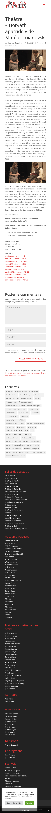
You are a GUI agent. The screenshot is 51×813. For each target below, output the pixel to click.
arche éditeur (33, 391)
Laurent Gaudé (10, 575)
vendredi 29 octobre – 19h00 (16, 261)
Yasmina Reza (10, 586)
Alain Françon (10, 673)
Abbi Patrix (9, 699)
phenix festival (39, 424)
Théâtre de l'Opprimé (13, 442)
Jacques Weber (10, 721)
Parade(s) (8, 784)
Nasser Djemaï (11, 570)
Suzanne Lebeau (11, 564)
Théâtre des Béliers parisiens (16, 528)
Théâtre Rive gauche (38, 452)
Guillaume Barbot (12, 654)
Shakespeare (21, 427)
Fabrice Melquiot (26, 399)
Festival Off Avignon (34, 406)
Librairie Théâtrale (12, 416)
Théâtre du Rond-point (31, 449)
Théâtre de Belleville (13, 489)
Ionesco (8, 612)
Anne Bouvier (10, 665)
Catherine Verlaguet (12, 551)
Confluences (39, 395)
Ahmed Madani (11, 559)
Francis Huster (10, 727)
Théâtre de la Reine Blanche (15, 445)
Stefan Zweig (10, 591)
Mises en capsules (12, 781)
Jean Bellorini (10, 689)
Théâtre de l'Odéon (28, 438)
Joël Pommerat (34, 409)
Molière (29, 424)
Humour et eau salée (13, 786)
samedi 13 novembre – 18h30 (16, 275)
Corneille (8, 617)
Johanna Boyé (10, 652)
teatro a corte (23, 431)
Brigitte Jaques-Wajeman (14, 681)
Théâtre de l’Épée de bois (14, 523)
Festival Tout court (12, 773)
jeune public (22, 409)
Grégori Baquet (11, 716)
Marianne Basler (11, 714)
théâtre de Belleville (12, 438)
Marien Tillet (10, 701)
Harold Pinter (10, 583)
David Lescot (10, 572)
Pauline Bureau (11, 649)
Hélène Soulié (10, 678)
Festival (37, 399)
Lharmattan (35, 413)
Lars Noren (9, 557)
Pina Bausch (10, 755)
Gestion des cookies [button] (14, 803)
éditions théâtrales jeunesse (15, 456)
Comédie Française (26, 395)
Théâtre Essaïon (11, 452)
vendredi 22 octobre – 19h (15, 256)
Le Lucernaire (10, 476)
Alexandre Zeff (10, 646)
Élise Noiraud (10, 735)
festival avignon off (25, 402)
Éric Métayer (10, 660)
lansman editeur (24, 413)
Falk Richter (9, 567)
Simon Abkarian (11, 657)
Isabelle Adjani (10, 729)
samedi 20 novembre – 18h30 (16, 280)
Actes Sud (9, 391)
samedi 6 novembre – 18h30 (16, 269)
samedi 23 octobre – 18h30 (15, 259)
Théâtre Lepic (10, 505)
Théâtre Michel (24, 452)
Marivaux (8, 607)
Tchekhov (9, 601)
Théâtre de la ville (12, 494)
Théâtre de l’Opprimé (13, 521)
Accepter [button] (29, 803)
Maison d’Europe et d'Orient (15, 420)
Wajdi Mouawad (11, 562)
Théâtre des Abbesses (13, 449)
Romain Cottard (11, 719)
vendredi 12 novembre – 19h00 (17, 272)
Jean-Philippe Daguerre (14, 670)
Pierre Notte (10, 427)
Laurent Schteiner (15, 43)
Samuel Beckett (11, 609)
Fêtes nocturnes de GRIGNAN (16, 776)
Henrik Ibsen (10, 593)
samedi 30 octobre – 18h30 (15, 264)
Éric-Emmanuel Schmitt (14, 554)
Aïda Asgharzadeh (12, 546)
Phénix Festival (10, 768)
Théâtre (40, 43)
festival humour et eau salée (15, 406)
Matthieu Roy (10, 667)
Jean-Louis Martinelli (13, 675)
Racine (7, 615)
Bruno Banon (10, 641)
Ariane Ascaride (11, 724)
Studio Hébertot (11, 431)
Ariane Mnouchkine (12, 644)
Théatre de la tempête (13, 434)
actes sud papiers (21, 391)
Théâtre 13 (27, 434)
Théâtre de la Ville (33, 445)
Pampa (8, 778)
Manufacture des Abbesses (15, 424)
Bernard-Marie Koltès (13, 549)
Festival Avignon (11, 402)
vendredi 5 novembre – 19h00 (16, 266)
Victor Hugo (9, 604)
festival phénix (11, 409)
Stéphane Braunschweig (14, 683)
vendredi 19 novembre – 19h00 (17, 277)
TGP (32, 431)
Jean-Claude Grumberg (13, 580)
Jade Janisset (10, 758)
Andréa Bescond (11, 745)
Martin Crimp (10, 578)
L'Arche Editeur (11, 413)
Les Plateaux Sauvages (14, 502)
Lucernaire (24, 416)
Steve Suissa (32, 427)
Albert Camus (10, 588)
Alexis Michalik (10, 662)
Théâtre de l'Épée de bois (31, 442)
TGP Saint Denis (11, 484)
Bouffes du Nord (11, 395)
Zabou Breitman (11, 686)
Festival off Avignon (12, 770)
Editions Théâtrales (12, 399)
